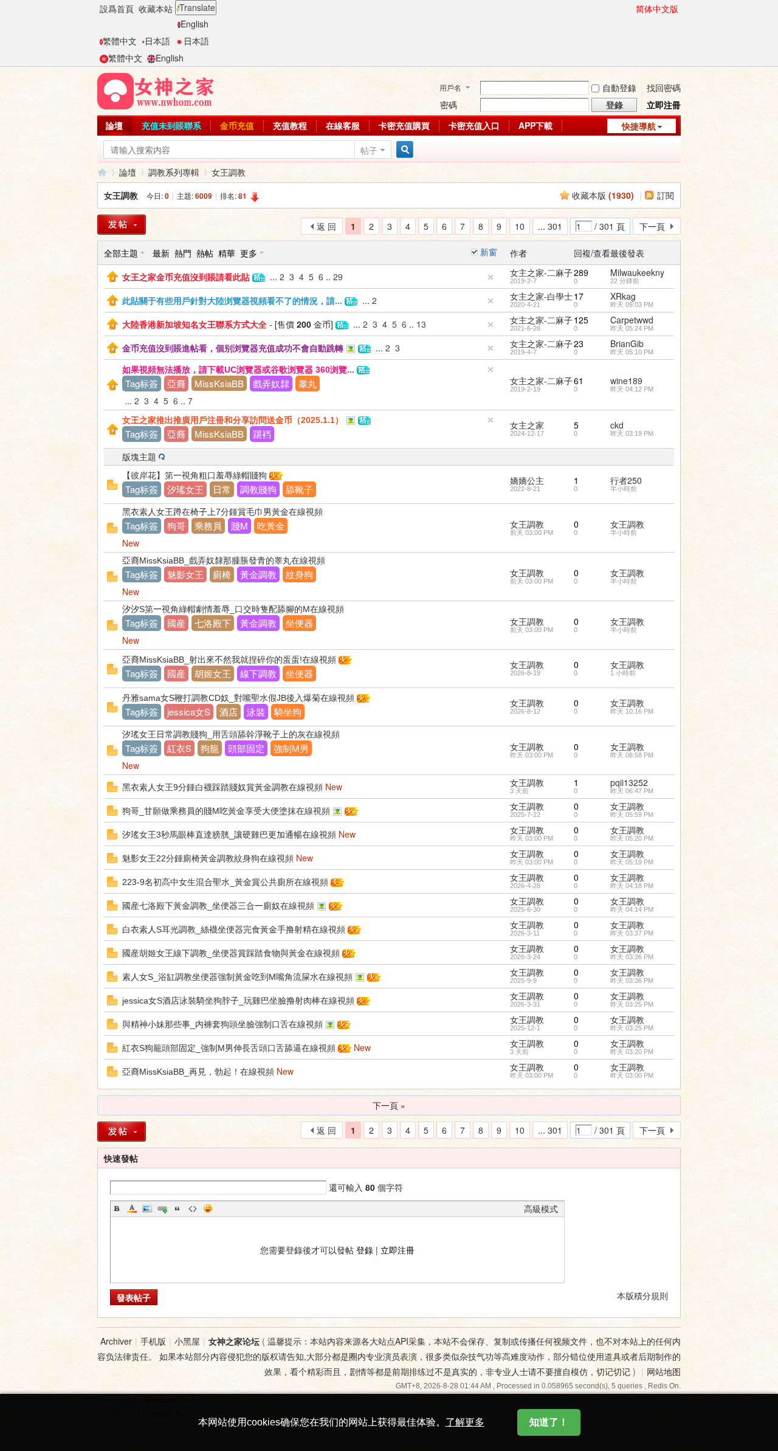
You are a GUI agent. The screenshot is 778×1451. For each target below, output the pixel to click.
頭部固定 (246, 748)
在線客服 (343, 125)
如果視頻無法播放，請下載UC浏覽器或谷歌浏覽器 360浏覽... (238, 369)
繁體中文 (120, 41)
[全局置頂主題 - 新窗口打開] (112, 275)
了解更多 (465, 1422)
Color (132, 1208)
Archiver (116, 1341)
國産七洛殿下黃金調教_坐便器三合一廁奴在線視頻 (218, 906)
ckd (617, 425)
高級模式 (541, 1208)
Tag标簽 (141, 383)
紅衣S (179, 748)
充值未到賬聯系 (171, 125)
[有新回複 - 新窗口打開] (112, 483)
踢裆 (262, 433)
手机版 (153, 1341)
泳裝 (256, 711)
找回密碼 (664, 87)
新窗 (488, 252)
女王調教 (229, 172)
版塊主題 (139, 456)
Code (193, 1208)
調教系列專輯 (173, 172)
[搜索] (403, 150)
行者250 (626, 480)
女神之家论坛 (234, 1341)
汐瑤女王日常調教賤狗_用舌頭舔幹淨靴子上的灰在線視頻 (231, 734)
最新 (161, 253)
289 (581, 272)
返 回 (326, 226)
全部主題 (121, 253)
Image (147, 1208)
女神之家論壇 (102, 172)
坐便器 (299, 622)
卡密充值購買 (404, 125)
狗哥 (176, 525)
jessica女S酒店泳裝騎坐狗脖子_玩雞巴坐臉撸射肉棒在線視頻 (238, 1000)
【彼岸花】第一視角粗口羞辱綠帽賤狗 (194, 475)
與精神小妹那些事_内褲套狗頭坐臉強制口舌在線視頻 (222, 1024)
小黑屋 (187, 1341)
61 (579, 380)
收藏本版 (603, 195)
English (194, 24)
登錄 (364, 1250)
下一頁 (652, 226)
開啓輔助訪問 (630, 8)
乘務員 (208, 525)
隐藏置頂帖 (490, 277)
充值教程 (290, 125)
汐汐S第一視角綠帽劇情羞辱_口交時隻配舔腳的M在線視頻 (233, 609)
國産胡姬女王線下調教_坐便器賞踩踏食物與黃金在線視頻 (231, 953)
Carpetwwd (631, 320)
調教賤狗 (258, 489)
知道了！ (548, 1422)
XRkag (623, 296)
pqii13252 (629, 782)
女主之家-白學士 (541, 296)
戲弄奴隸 (271, 383)
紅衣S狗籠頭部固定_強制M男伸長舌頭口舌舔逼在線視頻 (229, 1048)
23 (579, 343)
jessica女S (188, 711)
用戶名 (450, 87)
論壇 (114, 125)
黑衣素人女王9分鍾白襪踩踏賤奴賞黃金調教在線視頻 (222, 787)
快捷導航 (639, 126)
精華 (226, 253)
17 (579, 296)
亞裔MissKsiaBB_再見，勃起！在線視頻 (198, 1072)
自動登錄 (619, 87)
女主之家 (527, 425)
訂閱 (665, 195)
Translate (197, 7)
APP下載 (535, 125)
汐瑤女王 (185, 489)
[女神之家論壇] (155, 90)
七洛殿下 (212, 622)
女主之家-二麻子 (541, 272)
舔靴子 (299, 489)
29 (338, 277)
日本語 (157, 41)
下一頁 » (389, 1105)
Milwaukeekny (637, 272)
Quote (177, 1208)
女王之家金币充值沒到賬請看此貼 (186, 277)
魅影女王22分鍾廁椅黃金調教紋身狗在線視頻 (208, 858)
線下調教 (258, 673)
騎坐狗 (287, 711)
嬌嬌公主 (527, 480)
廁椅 (222, 574)
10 (520, 226)
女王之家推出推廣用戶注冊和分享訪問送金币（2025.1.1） (232, 420)
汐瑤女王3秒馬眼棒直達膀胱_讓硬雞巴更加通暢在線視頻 (229, 834)
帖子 (368, 150)
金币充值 (237, 125)
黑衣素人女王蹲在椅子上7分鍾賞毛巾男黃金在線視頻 (222, 512)
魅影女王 (185, 574)
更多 (248, 253)
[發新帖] (121, 225)
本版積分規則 (642, 1295)
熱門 (182, 253)
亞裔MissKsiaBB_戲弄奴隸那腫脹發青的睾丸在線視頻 (223, 560)
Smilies (208, 1208)
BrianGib (627, 343)
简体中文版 (657, 8)
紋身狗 (299, 574)
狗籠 (210, 748)
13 (421, 324)
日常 (222, 489)
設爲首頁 (117, 8)
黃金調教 (258, 574)
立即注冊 (664, 104)
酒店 (228, 711)
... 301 (550, 226)
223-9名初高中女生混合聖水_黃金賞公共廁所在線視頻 (225, 882)
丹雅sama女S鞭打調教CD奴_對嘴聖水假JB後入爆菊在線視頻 (238, 698)
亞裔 (176, 383)
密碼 (448, 104)
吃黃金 (270, 525)
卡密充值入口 (474, 125)
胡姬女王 (212, 673)
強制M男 (291, 748)
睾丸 (307, 383)
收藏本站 (156, 8)
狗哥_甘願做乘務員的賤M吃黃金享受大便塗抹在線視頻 (226, 811)
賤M (239, 525)
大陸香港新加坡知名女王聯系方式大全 (194, 324)
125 (581, 320)
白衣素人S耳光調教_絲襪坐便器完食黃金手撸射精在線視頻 (233, 929)
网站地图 (664, 1371)
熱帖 (204, 253)
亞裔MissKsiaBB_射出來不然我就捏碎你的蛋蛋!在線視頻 (229, 659)
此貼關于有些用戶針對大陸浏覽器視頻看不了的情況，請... (232, 301)
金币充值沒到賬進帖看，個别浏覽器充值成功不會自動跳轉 (232, 348)
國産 (176, 622)
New (130, 543)
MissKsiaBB (219, 383)
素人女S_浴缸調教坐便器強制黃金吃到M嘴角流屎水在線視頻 (237, 977)
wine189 (626, 380)
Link (162, 1208)
